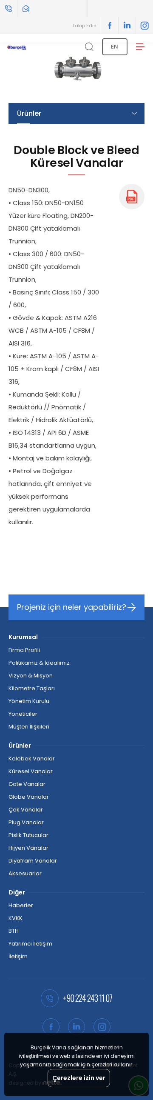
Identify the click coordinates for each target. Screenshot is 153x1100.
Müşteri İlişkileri (28, 727)
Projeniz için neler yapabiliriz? (71, 607)
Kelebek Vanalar (31, 758)
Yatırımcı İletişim (30, 944)
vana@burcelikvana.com (52, 8)
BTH (13, 931)
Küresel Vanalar (30, 771)
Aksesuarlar (25, 873)
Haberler (20, 905)
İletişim (18, 956)
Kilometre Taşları (31, 688)
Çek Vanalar (25, 810)
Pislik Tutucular (28, 835)
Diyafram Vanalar (32, 861)
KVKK (15, 918)
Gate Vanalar (26, 784)
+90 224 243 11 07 (8, 8)
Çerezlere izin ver (78, 1078)
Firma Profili (24, 650)
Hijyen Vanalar (28, 848)
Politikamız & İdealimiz (39, 663)
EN (114, 47)
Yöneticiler (22, 714)
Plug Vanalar (26, 822)
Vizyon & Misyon (30, 675)
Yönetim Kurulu (28, 701)
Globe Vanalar (28, 797)
